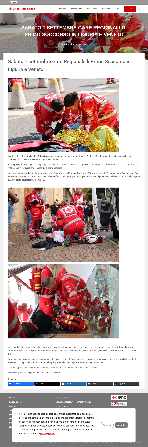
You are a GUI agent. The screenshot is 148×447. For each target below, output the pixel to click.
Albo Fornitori (62, 406)
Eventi (12, 406)
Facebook (10, 436)
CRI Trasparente (62, 398)
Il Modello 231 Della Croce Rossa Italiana (73, 402)
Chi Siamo (63, 8)
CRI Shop (118, 8)
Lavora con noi (15, 402)
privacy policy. (47, 433)
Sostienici (106, 8)
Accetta (121, 425)
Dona (130, 8)
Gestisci (107, 425)
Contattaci (14, 398)
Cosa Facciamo (77, 8)
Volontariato (92, 8)
